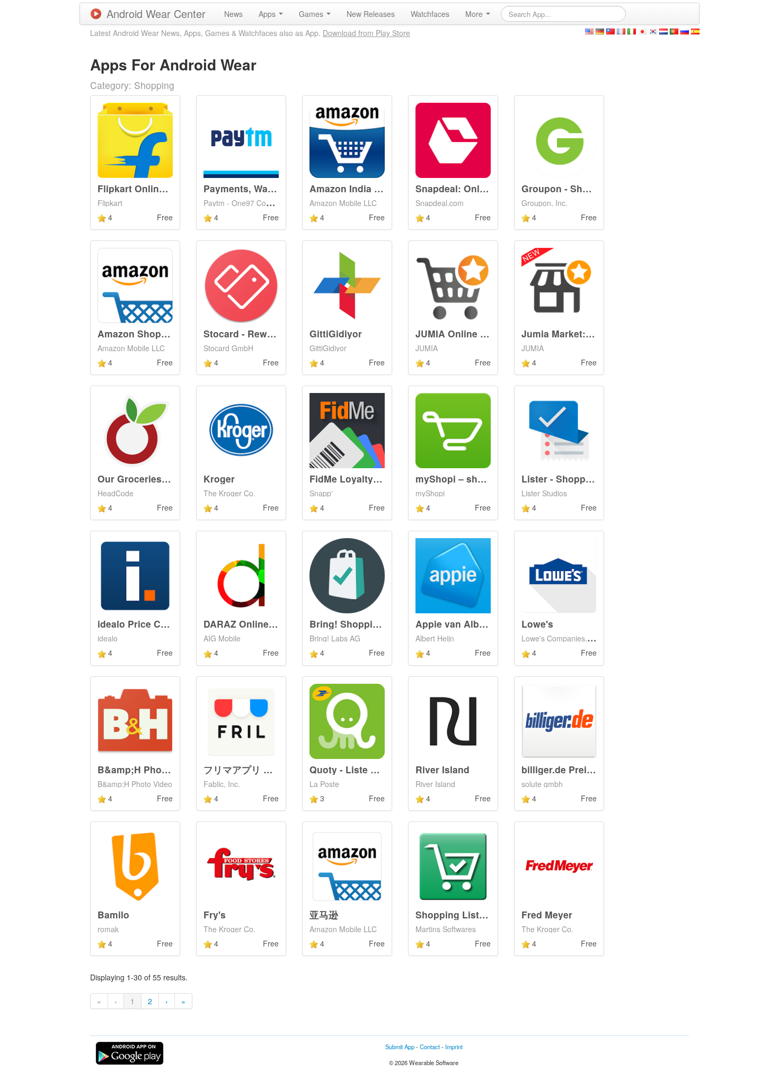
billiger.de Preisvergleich (577, 769)
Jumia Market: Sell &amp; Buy (589, 333)
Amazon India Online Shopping (379, 188)
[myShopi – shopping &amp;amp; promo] (453, 429)
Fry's (214, 914)
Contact (430, 1046)
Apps (268, 13)
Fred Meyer (546, 914)
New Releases (371, 13)
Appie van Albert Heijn (466, 623)
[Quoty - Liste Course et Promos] (347, 719)
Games (312, 13)
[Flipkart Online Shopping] (135, 138)
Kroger (219, 478)
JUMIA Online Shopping (469, 333)
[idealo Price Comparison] (135, 574)
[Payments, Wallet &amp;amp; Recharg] (241, 138)
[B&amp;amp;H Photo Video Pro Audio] (135, 719)
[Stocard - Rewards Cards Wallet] (241, 284)
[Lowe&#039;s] (559, 574)
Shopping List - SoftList (469, 914)
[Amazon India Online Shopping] (347, 138)
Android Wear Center (156, 13)
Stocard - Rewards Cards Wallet (275, 333)
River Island (442, 769)
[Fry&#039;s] (241, 865)
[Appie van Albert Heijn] (453, 574)
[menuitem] (233, 13)
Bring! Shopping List (356, 623)
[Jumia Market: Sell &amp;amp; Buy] (559, 284)
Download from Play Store (366, 33)
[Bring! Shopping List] (347, 574)
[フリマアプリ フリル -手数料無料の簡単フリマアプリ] (241, 719)
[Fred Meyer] (559, 865)
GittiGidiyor (335, 333)
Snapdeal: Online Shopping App (488, 188)
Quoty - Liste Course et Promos (381, 769)
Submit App (399, 1046)
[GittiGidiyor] (347, 284)
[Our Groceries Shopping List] (135, 429)
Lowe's (537, 623)
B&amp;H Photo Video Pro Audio (172, 769)
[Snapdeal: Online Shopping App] (453, 138)
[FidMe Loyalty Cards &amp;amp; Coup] (347, 429)
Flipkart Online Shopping (154, 188)
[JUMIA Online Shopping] (453, 284)
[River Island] (453, 719)
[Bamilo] (135, 865)
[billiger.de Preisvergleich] (559, 719)
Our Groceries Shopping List (163, 478)
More (475, 13)
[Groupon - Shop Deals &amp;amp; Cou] (559, 138)
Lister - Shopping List (570, 478)
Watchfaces (430, 13)
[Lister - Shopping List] (559, 429)
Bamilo (113, 914)
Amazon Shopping (139, 333)
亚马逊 (323, 914)
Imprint (454, 1046)
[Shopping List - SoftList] (453, 865)
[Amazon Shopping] (135, 284)
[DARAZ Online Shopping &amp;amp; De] (241, 574)
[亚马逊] (347, 865)
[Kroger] (241, 429)
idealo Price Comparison (153, 623)
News (233, 13)
